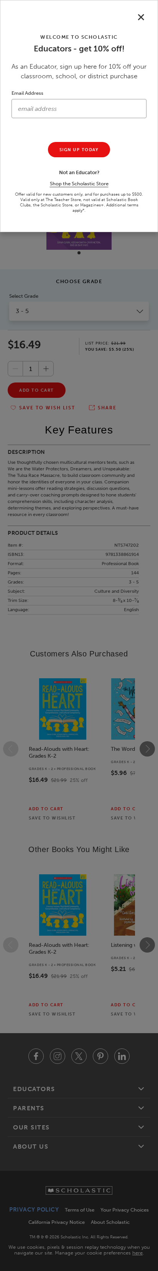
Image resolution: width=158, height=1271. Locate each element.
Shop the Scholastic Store (79, 183)
